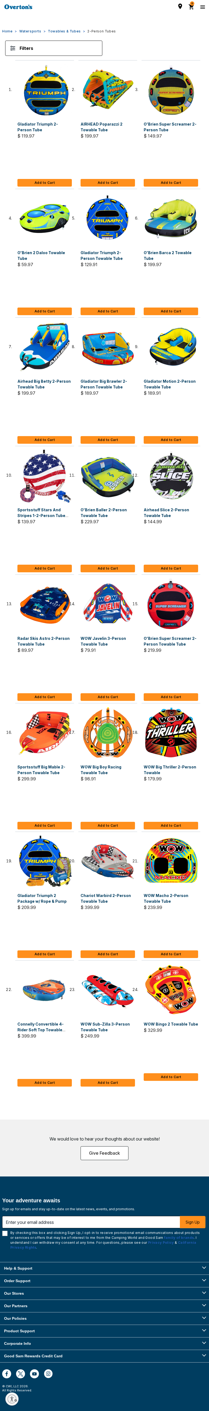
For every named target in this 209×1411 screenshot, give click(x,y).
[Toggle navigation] (202, 7)
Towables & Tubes (64, 31)
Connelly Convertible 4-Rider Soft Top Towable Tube (40, 1030)
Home (7, 31)
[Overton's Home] (18, 7)
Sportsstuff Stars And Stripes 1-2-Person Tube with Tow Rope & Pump (41, 515)
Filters (26, 48)
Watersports (30, 31)
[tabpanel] (104, 570)
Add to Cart (45, 183)
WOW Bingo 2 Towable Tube (171, 1024)
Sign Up (193, 1222)
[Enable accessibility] (12, 1399)
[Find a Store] (180, 6)
